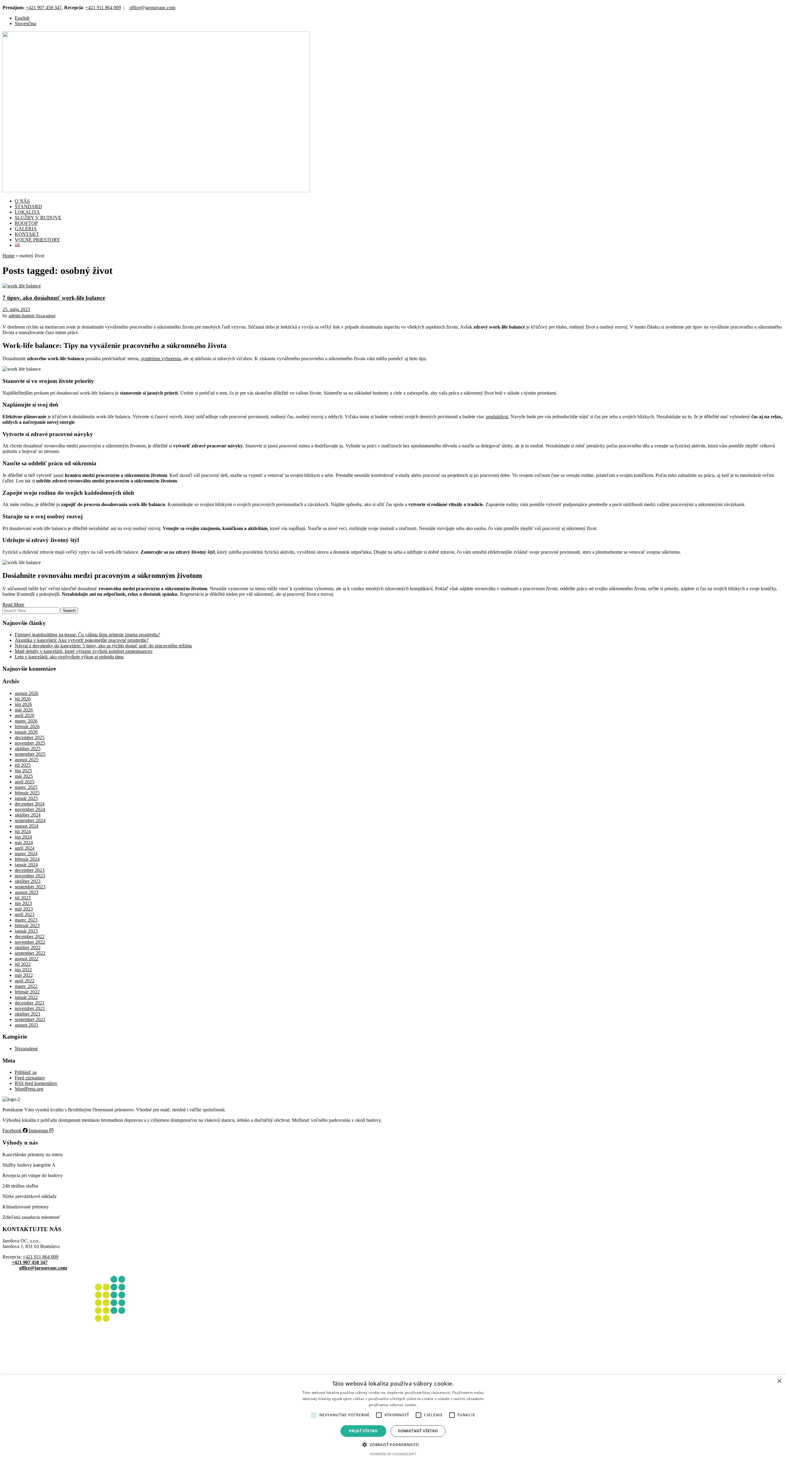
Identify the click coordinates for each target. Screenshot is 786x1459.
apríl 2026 (24, 715)
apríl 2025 (24, 781)
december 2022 (30, 936)
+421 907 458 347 (44, 7)
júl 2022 (23, 964)
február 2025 (27, 792)
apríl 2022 (24, 980)
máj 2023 (24, 908)
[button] (314, 1415)
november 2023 (30, 875)
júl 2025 (23, 765)
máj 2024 (24, 842)
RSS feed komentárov (36, 1083)
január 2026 (26, 732)
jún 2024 (23, 837)
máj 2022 (24, 975)
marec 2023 (26, 920)
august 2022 (26, 958)
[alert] (393, 1417)
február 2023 (27, 925)
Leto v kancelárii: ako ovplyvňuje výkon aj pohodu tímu (69, 656)
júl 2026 (23, 698)
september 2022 (30, 953)
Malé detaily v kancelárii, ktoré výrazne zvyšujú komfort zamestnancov (84, 651)
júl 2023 (23, 897)
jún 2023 (23, 903)
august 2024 (26, 826)
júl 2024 (23, 831)
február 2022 (27, 991)
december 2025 (30, 737)
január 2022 (26, 997)
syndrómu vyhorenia (161, 358)
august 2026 (26, 693)
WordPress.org (29, 1088)
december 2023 (30, 870)
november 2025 (30, 743)
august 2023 (26, 892)
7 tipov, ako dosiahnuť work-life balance (53, 298)
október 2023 (28, 881)
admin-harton (22, 315)
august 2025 (26, 759)
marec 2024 (26, 853)
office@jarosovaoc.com (152, 7)
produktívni (497, 416)
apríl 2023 (24, 914)
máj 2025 (24, 776)
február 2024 (27, 859)
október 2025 (28, 748)
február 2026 (27, 726)
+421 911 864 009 (103, 7)
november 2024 (30, 809)
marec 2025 (26, 787)
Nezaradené (46, 316)
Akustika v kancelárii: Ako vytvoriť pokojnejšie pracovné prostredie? (82, 640)
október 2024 (28, 814)
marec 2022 (26, 986)
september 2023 (30, 886)
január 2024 (26, 864)
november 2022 (30, 942)
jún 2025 (23, 770)
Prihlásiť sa (26, 1072)
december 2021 (30, 1002)
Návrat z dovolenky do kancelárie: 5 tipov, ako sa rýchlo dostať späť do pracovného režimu (103, 645)
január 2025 (26, 798)
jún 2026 (23, 704)
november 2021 (30, 1008)
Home (8, 255)
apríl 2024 (24, 848)
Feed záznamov (30, 1077)
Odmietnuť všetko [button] (418, 1431)
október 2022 (28, 947)
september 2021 (30, 1019)
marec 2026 (26, 721)
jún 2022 (23, 969)
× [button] (779, 1381)
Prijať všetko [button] (363, 1431)
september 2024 (30, 820)
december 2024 (30, 803)
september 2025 (30, 754)
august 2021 (26, 1025)
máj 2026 (24, 709)
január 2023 (26, 931)
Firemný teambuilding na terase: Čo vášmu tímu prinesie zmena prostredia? (87, 634)
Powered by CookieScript (393, 1454)
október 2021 (28, 1013)
